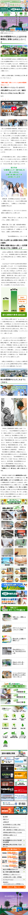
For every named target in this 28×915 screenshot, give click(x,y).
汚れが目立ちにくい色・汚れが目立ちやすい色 (19, 651)
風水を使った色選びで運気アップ (19, 639)
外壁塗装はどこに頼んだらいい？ (11, 874)
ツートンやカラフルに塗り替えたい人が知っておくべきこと (19, 675)
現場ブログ (6, 819)
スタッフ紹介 (6, 837)
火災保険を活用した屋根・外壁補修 (12, 877)
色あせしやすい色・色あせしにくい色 (18, 663)
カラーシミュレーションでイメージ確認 (19, 628)
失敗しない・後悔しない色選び (19, 618)
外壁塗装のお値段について (10, 835)
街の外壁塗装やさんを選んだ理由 (11, 824)
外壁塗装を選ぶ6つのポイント (11, 827)
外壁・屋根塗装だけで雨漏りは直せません (14, 829)
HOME (2, 31)
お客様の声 (6, 822)
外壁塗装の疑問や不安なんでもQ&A (12, 832)
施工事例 (5, 816)
